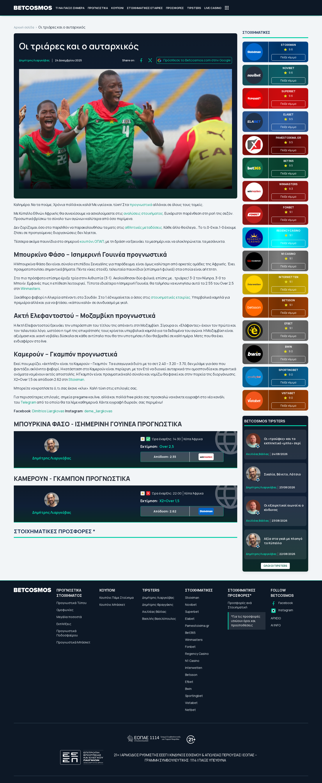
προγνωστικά (140, 204)
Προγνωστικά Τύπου (72, 603)
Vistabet (191, 703)
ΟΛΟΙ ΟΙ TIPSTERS (275, 566)
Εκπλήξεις (64, 624)
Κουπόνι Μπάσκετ (112, 604)
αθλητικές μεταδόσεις (143, 227)
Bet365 (190, 633)
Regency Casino (197, 654)
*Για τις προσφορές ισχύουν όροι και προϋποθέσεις (245, 620)
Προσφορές (175, 8)
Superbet (192, 611)
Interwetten (193, 668)
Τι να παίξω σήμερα (70, 8)
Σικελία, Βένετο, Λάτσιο (282, 474)
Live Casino (212, 8)
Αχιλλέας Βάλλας (154, 611)
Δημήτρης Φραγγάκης (157, 604)
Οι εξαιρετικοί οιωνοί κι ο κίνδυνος (284, 507)
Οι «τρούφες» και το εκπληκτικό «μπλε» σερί (282, 441)
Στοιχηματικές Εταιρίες (145, 8)
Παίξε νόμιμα (288, 57)
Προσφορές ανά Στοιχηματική (240, 605)
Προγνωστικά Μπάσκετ (73, 642)
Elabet (190, 618)
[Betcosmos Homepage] (33, 7)
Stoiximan (76, 379)
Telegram (28, 402)
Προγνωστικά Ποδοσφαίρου (67, 633)
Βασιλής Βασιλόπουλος (159, 618)
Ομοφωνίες (65, 610)
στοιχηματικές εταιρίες (170, 297)
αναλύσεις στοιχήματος (143, 213)
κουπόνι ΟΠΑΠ (92, 241)
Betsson (191, 675)
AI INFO (276, 625)
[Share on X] (150, 60)
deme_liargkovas (98, 411)
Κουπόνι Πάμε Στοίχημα (116, 597)
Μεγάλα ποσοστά (69, 617)
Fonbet (190, 647)
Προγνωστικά (98, 8)
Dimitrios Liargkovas (48, 411)
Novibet (191, 604)
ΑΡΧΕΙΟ (276, 618)
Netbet (190, 710)
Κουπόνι (117, 8)
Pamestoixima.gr (197, 626)
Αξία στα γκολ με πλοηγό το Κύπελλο (283, 541)
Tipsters (194, 8)
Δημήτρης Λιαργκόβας (34, 60)
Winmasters (30, 288)
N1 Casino (192, 661)
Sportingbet (194, 696)
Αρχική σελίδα (24, 27)
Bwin (188, 689)
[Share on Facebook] (141, 60)
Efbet (189, 682)
